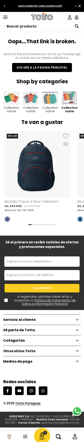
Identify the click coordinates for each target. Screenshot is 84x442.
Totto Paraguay (27, 403)
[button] (65, 136)
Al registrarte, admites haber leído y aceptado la (45, 300)
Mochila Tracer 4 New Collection (31, 201)
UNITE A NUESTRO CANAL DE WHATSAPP (40, 6)
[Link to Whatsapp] (77, 411)
